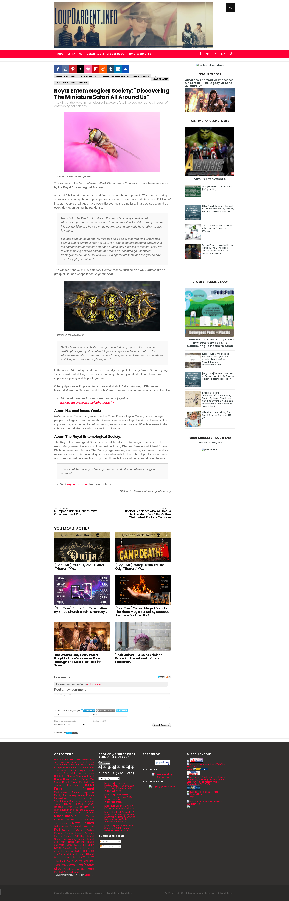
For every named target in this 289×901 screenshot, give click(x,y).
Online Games (61, 826)
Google (79, 801)
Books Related (71, 767)
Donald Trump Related (75, 782)
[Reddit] (103, 69)
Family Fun (60, 795)
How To (89, 806)
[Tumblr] (110, 69)
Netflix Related (87, 819)
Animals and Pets (66, 76)
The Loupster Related (70, 851)
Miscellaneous (140, 76)
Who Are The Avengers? (209, 178)
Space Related (86, 839)
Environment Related (67, 792)
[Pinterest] (73, 69)
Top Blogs (190, 797)
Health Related (73, 803)
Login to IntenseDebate (88, 710)
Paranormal (75, 826)
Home (59, 53)
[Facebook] (58, 69)
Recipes (90, 830)
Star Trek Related (85, 842)
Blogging (84, 765)
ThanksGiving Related (72, 848)
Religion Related (64, 833)
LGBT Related (85, 812)
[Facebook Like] (65, 69)
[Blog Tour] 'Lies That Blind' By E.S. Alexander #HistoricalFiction (119, 807)
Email (95, 714)
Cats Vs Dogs (86, 773)
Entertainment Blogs (162, 777)
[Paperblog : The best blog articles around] (162, 764)
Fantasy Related (77, 795)
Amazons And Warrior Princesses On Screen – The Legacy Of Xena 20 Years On (209, 83)
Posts (105, 841)
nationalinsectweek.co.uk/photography (87, 402)
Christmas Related (85, 776)
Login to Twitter (122, 710)
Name (56, 714)
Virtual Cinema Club (74, 869)
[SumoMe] (125, 69)
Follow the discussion (168, 676)
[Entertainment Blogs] (163, 774)
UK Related (62, 82)
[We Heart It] (88, 69)
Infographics (80, 809)
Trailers (58, 853)
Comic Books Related (67, 779)
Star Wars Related (63, 845)
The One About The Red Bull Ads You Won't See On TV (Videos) (217, 228)
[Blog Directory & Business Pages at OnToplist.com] (207, 804)
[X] (80, 69)
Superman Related (82, 845)
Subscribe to (60, 725)
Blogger (88, 875)
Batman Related (70, 764)
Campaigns (79, 770)
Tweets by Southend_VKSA (210, 443)
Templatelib (126, 893)
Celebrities (60, 776)
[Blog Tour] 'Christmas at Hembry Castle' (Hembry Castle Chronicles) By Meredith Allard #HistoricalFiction (215, 359)
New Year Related (62, 823)
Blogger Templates (94, 893)
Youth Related (79, 82)
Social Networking (65, 839)
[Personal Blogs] (195, 794)
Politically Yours (68, 830)
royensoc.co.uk (78, 484)
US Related (69, 860)
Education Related (89, 76)
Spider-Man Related (64, 842)
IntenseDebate (72, 733)
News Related (160, 78)
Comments (107, 846)
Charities (71, 776)
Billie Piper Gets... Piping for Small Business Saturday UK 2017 (216, 415)
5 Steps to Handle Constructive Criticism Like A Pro (75, 511)
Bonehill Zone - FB (139, 53)
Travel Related (70, 854)
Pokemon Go (88, 826)
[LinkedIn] (118, 69)
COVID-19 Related (63, 770)
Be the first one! (94, 684)
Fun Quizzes (70, 798)
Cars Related (70, 773)
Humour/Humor (63, 809)
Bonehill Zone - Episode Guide (105, 53)
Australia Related (79, 762)
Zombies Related (71, 872)
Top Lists (88, 850)
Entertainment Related (116, 76)
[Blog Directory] (202, 769)
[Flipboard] (95, 69)
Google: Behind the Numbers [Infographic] (217, 188)
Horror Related (73, 806)
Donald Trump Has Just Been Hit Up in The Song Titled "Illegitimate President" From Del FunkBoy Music (217, 249)
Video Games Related (72, 865)
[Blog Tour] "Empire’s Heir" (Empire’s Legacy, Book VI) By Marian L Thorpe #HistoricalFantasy (118, 798)
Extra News (75, 53)
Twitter (80, 854)
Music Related (71, 819)
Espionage (89, 792)
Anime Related (82, 760)
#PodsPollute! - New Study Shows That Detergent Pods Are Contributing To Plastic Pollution (210, 343)
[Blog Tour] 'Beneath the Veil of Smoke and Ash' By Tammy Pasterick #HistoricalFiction (218, 209)
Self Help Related (84, 836)
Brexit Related (87, 767)
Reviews (79, 833)
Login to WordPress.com (105, 710)
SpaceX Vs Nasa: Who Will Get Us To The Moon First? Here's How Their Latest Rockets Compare (148, 513)
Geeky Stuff (68, 801)
